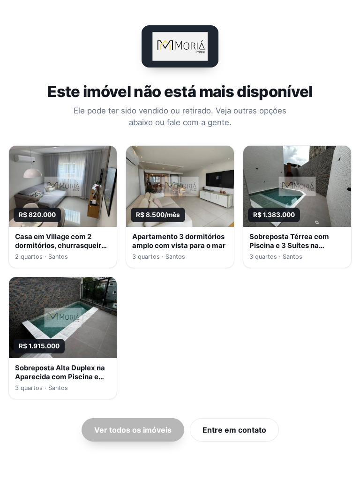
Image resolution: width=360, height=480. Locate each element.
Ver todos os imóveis (133, 430)
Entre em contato (234, 430)
